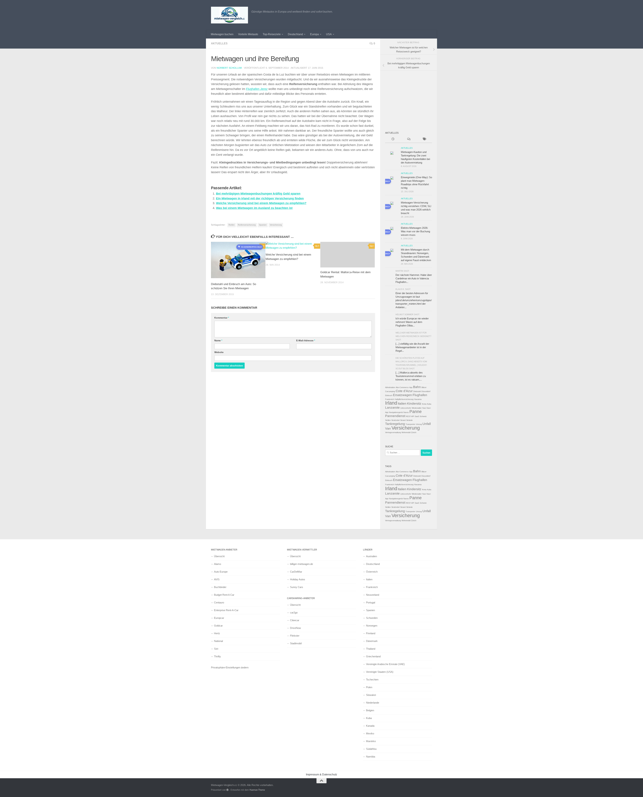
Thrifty (217, 656)
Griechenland (373, 656)
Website (219, 352)
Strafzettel (395, 420)
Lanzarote (392, 407)
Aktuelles (219, 43)
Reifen (232, 225)
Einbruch (388, 395)
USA (329, 34)
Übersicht (219, 556)
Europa (314, 34)
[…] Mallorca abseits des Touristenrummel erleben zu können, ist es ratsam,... (411, 376)
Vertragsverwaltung (393, 432)
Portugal (370, 602)
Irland (391, 403)
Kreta (424, 404)
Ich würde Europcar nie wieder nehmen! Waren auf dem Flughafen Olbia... (412, 322)
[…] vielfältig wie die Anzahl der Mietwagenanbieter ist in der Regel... (412, 347)
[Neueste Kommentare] (408, 139)
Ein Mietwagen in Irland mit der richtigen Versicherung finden (260, 198)
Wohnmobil (406, 432)
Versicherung (276, 225)
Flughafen (420, 395)
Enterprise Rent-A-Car (226, 610)
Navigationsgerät (396, 412)
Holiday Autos (297, 579)
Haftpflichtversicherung (404, 399)
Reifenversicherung (247, 225)
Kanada (370, 725)
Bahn (417, 387)
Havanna (417, 399)
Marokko (371, 741)
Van (388, 428)
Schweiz (423, 416)
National (218, 641)
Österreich (372, 571)
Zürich (413, 432)
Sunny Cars (296, 587)
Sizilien (388, 420)
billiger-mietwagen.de (301, 564)
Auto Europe (221, 571)
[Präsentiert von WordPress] (227, 790)
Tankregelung (395, 424)
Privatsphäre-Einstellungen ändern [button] (229, 667)
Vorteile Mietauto (248, 34)
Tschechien (372, 679)
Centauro (219, 602)
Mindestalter (417, 408)
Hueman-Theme (257, 790)
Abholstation (390, 387)
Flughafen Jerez (257, 89)
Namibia (370, 756)
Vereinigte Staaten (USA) (379, 671)
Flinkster (294, 635)
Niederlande (372, 702)
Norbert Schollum (229, 67)
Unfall (426, 424)
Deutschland (295, 34)
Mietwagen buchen (222, 34)
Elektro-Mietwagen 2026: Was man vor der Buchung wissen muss (415, 231)
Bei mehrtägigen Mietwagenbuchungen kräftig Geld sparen (258, 193)
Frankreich (389, 399)
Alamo (217, 564)
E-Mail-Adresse (305, 340)
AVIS (217, 579)
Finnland (370, 633)
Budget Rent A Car (224, 594)
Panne (415, 411)
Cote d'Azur (404, 391)
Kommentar (221, 317)
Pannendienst (395, 416)
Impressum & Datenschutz (321, 774)
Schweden (372, 617)
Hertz (217, 633)
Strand (403, 420)
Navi (424, 408)
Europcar (219, 617)
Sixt (216, 648)
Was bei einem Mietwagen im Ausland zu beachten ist (254, 208)
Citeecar (294, 620)
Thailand (370, 648)
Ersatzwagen (402, 395)
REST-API (410, 416)
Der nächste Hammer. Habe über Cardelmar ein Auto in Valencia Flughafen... (414, 278)
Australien (371, 556)
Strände (409, 420)
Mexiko (370, 733)
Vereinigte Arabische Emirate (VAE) (385, 664)
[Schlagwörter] (424, 139)
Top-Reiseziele (272, 34)
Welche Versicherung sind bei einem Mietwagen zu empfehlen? (261, 203)
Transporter (410, 424)
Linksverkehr (405, 408)
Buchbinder (220, 587)
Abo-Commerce (402, 387)
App (410, 387)
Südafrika (371, 748)
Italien (402, 403)
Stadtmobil (296, 643)
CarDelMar (296, 571)
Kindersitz (414, 403)
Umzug (419, 424)
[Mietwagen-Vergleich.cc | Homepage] (229, 15)
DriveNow (295, 628)
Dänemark (372, 641)
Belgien (370, 710)
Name (218, 340)
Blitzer (423, 387)
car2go (294, 612)
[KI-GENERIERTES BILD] (392, 178)
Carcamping (390, 391)
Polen (369, 687)
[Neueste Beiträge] (393, 139)
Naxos (406, 412)
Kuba (429, 404)
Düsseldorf (425, 391)
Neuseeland (372, 594)
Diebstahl (417, 391)
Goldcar (218, 625)
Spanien (263, 225)
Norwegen (371, 625)
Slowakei (371, 695)
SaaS (417, 416)
